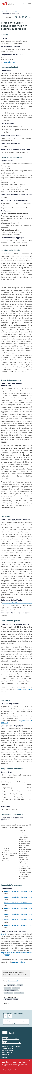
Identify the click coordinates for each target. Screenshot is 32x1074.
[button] (18, 3)
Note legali (5, 1054)
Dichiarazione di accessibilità (11, 1043)
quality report (8, 992)
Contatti (5, 1037)
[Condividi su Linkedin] (26, 17)
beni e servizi (11, 985)
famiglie (20, 985)
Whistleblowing (7, 1048)
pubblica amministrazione (11, 990)
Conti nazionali (13, 981)
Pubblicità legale (7, 1050)
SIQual (3, 934)
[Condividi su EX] (19, 17)
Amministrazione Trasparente (12, 1046)
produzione (16, 987)
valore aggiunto (19, 992)
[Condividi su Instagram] (22, 17)
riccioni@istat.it (10, 62)
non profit (7, 987)
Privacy (4, 1041)
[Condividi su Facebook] (15, 17)
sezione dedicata (18, 962)
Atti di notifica (7, 1052)
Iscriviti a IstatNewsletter (10, 1039)
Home (3, 11)
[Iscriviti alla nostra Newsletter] (21, 1070)
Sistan (4, 1057)
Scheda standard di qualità (11, 999)
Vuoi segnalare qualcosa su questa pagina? (16, 1022)
